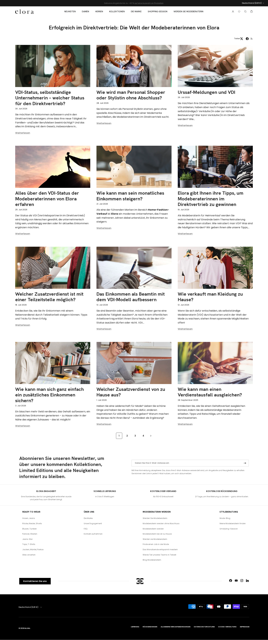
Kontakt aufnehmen (93, 534)
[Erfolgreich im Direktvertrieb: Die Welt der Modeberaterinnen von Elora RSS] (251, 38)
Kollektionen (117, 11)
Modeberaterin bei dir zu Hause (157, 534)
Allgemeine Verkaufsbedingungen (175, 627)
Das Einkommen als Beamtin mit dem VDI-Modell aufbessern (130, 297)
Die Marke (136, 11)
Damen (85, 11)
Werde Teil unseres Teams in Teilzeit (159, 554)
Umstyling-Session (229, 528)
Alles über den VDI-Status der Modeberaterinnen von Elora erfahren (47, 198)
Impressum (244, 627)
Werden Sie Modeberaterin (155, 518)
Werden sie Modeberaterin (188, 11)
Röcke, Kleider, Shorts (32, 523)
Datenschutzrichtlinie (204, 627)
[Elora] (24, 11)
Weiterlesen (22, 133)
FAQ (85, 528)
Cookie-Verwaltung (227, 627)
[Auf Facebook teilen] (247, 38)
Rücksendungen (150, 627)
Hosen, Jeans (28, 518)
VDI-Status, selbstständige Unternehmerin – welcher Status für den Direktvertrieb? (49, 98)
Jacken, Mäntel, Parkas (33, 549)
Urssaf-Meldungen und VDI (206, 92)
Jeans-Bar (27, 539)
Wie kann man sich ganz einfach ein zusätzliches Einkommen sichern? (49, 395)
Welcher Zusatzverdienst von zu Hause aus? (130, 392)
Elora (27, 628)
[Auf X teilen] (241, 38)
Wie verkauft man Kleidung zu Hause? (210, 297)
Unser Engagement (93, 523)
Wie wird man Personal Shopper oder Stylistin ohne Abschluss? (130, 95)
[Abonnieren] (245, 463)
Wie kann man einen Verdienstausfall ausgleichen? (210, 392)
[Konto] (232, 11)
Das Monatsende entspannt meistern (160, 549)
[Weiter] (151, 435)
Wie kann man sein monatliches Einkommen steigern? (130, 196)
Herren (99, 11)
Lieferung (135, 627)
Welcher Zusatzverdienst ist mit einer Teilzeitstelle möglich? (49, 297)
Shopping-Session (157, 11)
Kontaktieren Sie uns (35, 581)
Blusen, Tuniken (29, 528)
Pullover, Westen (29, 534)
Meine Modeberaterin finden (233, 523)
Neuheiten (70, 11)
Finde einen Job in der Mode (156, 544)
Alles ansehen (29, 554)
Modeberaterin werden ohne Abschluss (161, 523)
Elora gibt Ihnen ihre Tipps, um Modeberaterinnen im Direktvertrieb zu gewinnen (210, 198)
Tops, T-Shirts (28, 544)
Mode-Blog (225, 518)
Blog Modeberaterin (152, 560)
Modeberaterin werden (153, 528)
